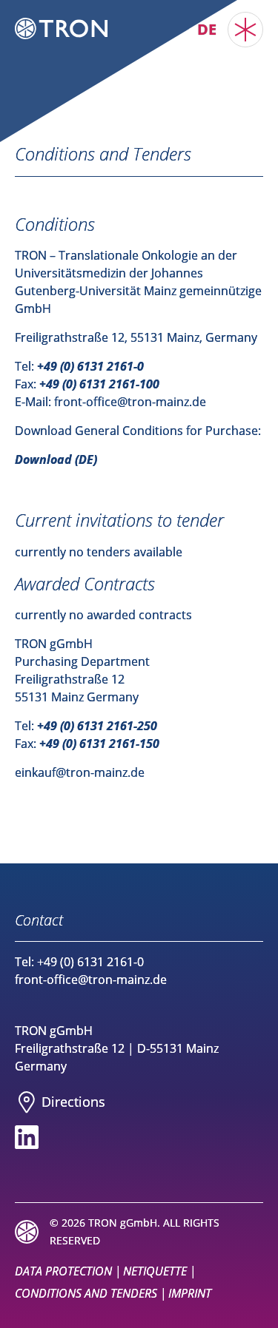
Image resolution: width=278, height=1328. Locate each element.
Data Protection (63, 1271)
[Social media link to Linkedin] (27, 1137)
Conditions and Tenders (86, 1293)
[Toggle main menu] (245, 29)
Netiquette (155, 1271)
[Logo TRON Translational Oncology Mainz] (61, 28)
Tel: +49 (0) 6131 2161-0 (79, 962)
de (206, 29)
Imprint (189, 1293)
